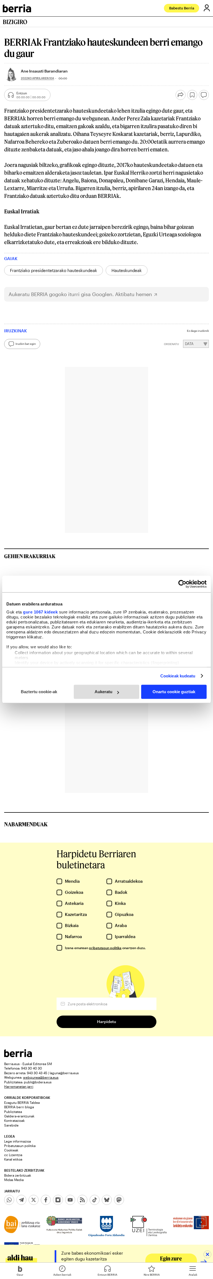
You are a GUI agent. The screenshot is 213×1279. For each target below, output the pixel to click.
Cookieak (11, 1150)
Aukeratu (103, 691)
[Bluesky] (106, 1200)
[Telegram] (21, 1200)
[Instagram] (58, 1200)
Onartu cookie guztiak (174, 691)
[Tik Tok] (94, 1200)
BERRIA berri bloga (19, 1107)
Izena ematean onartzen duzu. (105, 948)
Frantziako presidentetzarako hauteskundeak (53, 270)
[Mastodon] (119, 1200)
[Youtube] (70, 1200)
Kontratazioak (14, 1120)
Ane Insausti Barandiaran (44, 71)
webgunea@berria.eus (41, 1077)
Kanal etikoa (13, 1159)
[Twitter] (33, 1200)
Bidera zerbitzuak (17, 1175)
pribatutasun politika (105, 948)
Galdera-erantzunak (19, 1116)
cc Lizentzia (13, 1155)
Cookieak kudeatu (178, 676)
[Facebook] (45, 1200)
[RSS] (82, 1200)
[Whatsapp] (9, 1200)
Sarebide (11, 1125)
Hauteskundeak (126, 270)
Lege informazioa (17, 1141)
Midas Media (14, 1180)
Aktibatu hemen (133, 294)
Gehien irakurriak (29, 556)
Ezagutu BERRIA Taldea (22, 1102)
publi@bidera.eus (38, 1082)
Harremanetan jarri (18, 1086)
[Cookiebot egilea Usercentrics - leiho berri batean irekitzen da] (182, 584)
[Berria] (18, 1055)
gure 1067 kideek (40, 612)
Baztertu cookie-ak (39, 691)
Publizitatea (13, 1112)
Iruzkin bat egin (26, 343)
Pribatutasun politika (20, 1146)
